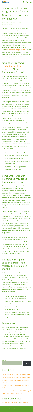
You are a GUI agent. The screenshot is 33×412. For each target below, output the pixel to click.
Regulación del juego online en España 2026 (16, 374)
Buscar (4, 360)
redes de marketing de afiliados (16, 50)
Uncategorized (8, 24)
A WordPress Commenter (10, 403)
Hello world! (24, 403)
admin (19, 22)
